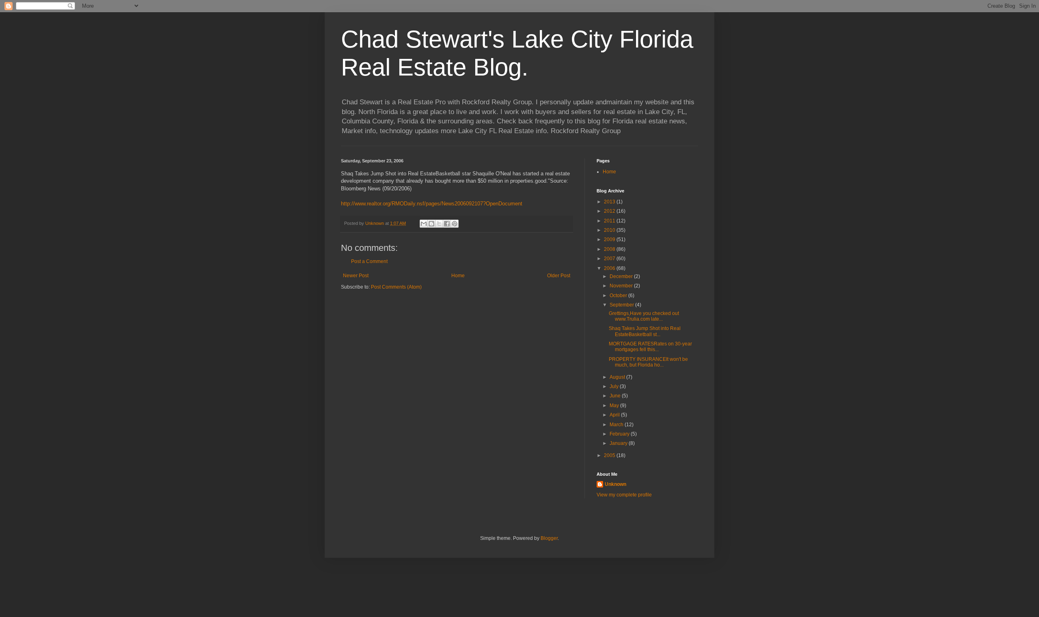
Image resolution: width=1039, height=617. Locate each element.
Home (458, 275)
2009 (610, 239)
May (615, 405)
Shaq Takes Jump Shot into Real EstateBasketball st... (645, 331)
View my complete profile (624, 495)
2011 (610, 221)
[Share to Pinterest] (455, 224)
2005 (610, 455)
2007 (610, 258)
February (620, 434)
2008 (610, 249)
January (619, 443)
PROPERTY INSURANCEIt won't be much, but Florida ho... (648, 362)
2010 (610, 230)
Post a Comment (369, 261)
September (622, 305)
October (619, 295)
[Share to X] (439, 224)
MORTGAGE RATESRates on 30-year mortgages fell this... (650, 346)
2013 (610, 202)
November (622, 286)
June (616, 396)
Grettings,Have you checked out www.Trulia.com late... (644, 316)
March (617, 424)
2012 (610, 211)
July (615, 386)
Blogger (549, 538)
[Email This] (424, 224)
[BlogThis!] (431, 224)
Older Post (558, 275)
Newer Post (356, 275)
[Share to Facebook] (447, 224)
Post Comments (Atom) (396, 287)
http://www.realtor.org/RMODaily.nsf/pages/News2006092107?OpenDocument (431, 204)
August (618, 377)
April (615, 415)
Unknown (615, 484)
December (622, 276)
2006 (610, 268)
